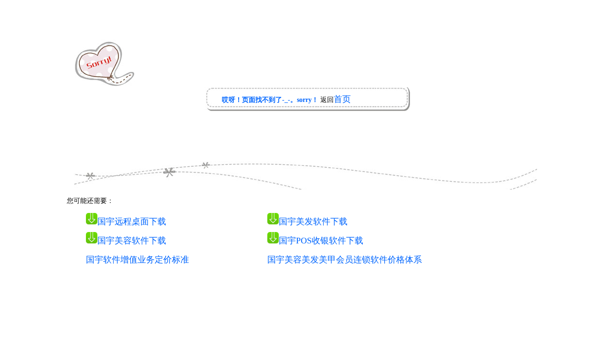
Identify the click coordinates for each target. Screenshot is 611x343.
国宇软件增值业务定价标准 (137, 259)
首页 (342, 99)
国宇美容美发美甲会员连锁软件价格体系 (344, 259)
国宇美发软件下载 (313, 221)
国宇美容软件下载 (131, 240)
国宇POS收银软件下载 (321, 240)
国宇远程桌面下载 (131, 221)
